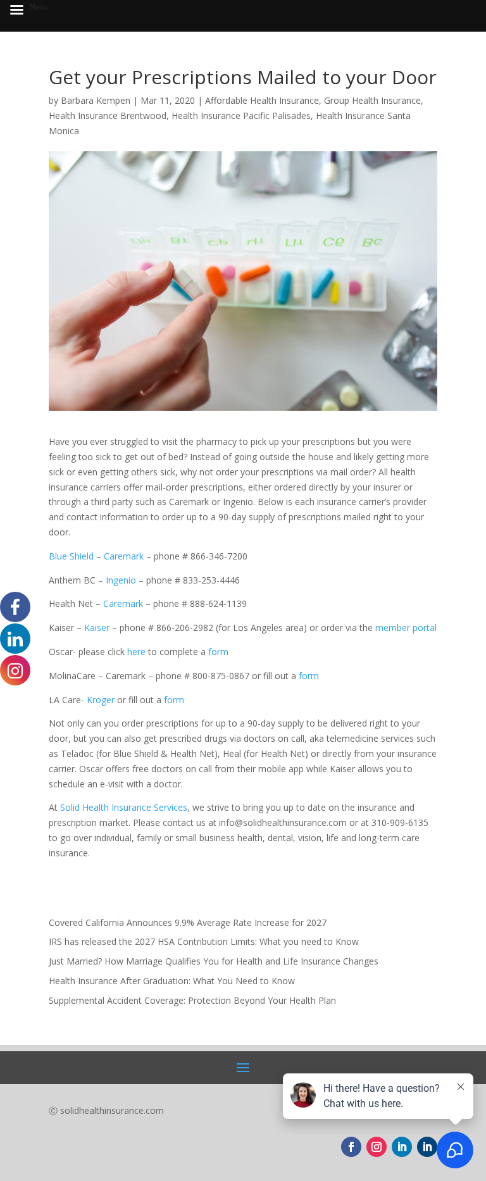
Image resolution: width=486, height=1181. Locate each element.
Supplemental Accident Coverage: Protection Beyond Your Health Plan (192, 1000)
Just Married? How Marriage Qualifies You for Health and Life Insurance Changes (213, 961)
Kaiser (98, 628)
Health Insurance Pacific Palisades (241, 115)
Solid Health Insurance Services (123, 807)
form (218, 652)
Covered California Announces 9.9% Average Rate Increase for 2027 (188, 922)
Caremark (124, 556)
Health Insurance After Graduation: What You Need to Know (172, 981)
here (137, 652)
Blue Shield (71, 556)
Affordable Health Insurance (262, 100)
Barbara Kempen (95, 100)
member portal (406, 628)
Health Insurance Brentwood (107, 115)
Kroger (101, 700)
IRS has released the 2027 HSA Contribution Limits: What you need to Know (204, 941)
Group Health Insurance (372, 100)
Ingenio (121, 580)
